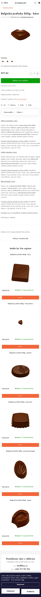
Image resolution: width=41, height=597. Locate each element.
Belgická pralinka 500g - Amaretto (20, 402)
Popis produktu (8, 112)
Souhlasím (30, 591)
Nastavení (20, 584)
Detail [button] (20, 297)
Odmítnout (10, 591)
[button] (20, 296)
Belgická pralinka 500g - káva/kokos (20, 304)
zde (23, 580)
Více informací (22, 99)
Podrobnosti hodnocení (26, 17)
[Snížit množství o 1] (31, 73)
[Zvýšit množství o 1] (37, 73)
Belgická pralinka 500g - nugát (20, 500)
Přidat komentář (20, 239)
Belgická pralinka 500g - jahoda (20, 353)
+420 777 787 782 (22, 569)
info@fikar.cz (22, 566)
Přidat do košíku (20, 81)
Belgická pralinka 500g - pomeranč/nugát (20, 451)
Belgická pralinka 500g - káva (20, 254)
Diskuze (19, 112)
